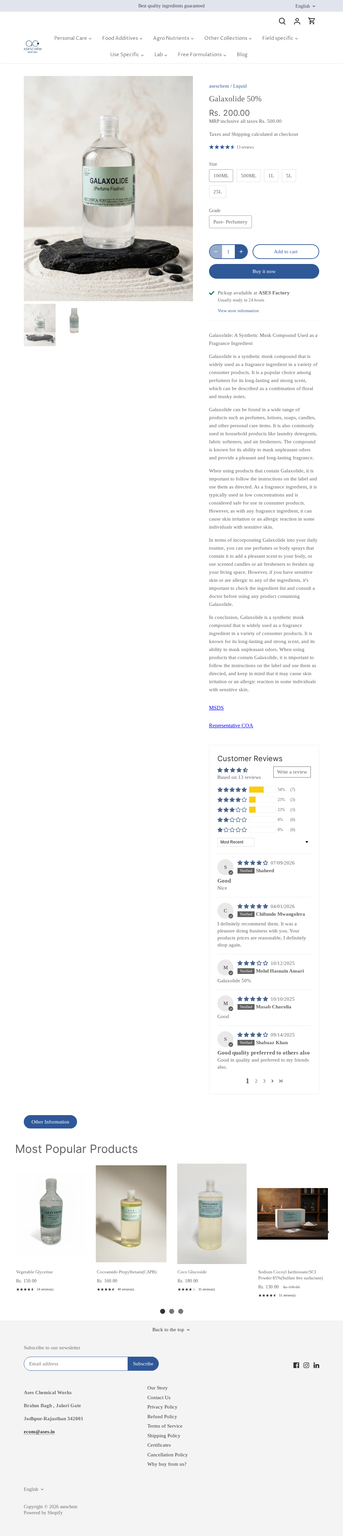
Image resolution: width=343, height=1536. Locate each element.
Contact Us (158, 1397)
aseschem (219, 86)
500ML (248, 175)
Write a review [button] (292, 772)
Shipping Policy (164, 1435)
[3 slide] (180, 1311)
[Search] (282, 21)
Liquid (240, 86)
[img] (253, 863)
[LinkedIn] (316, 1364)
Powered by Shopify (43, 1512)
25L (217, 191)
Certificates (159, 1445)
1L (271, 175)
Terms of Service (165, 1426)
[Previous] (34, 189)
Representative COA (231, 725)
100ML (221, 175)
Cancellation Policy (167, 1454)
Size (213, 164)
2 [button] (256, 1081)
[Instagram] (306, 1364)
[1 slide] (162, 1311)
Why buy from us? (167, 1464)
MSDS (216, 708)
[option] (108, 188)
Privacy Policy (162, 1407)
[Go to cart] (312, 21)
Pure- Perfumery (230, 221)
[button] (232, 790)
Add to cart (50, 1257)
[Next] (183, 189)
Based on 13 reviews (239, 777)
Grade (214, 210)
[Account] (297, 21)
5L (289, 175)
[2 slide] (171, 1311)
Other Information (50, 1121)
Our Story (157, 1387)
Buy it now (264, 271)
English (302, 6)
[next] (326, 1232)
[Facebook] (296, 1364)
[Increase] (241, 252)
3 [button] (264, 1081)
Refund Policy (162, 1416)
